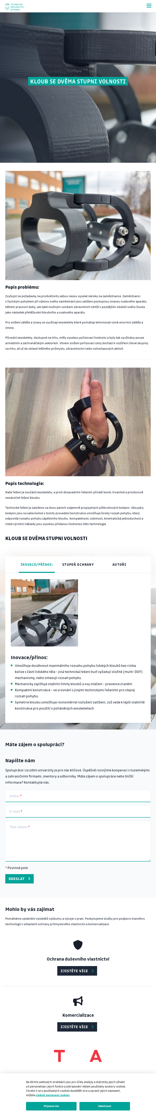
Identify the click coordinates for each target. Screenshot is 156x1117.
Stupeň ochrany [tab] (78, 564)
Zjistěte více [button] (74, 971)
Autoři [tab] (119, 564)
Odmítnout (104, 1106)
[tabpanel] (78, 648)
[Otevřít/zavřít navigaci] (149, 6)
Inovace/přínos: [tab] (37, 564)
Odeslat (17, 878)
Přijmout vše (51, 1106)
